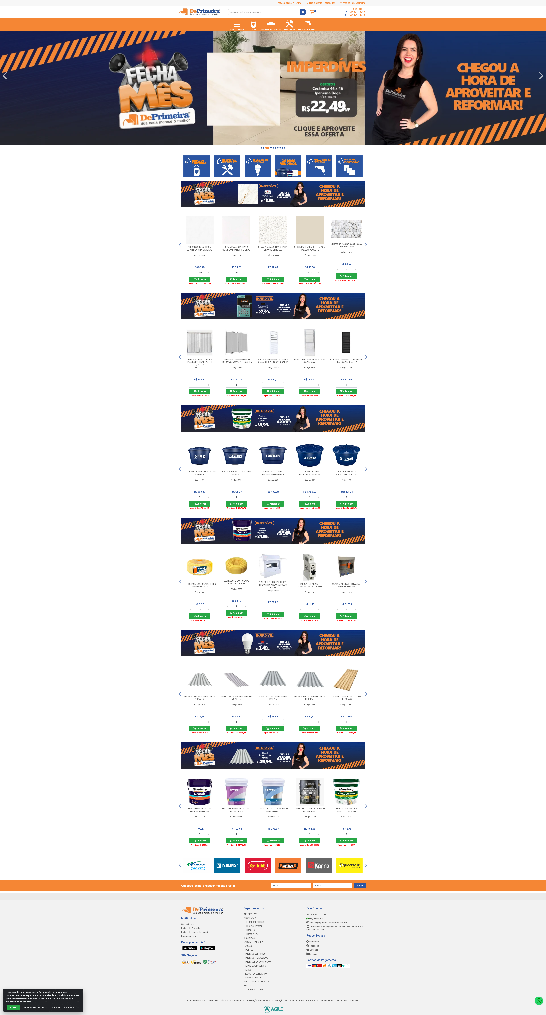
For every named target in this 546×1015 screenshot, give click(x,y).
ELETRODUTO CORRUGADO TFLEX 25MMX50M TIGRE (200, 585)
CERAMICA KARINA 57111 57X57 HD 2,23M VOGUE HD (309, 248)
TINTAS (247, 985)
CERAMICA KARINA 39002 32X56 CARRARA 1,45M (346, 245)
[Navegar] (5, 76)
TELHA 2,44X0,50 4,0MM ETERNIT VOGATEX (236, 697)
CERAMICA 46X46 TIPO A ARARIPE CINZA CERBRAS (199, 248)
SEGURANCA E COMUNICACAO (258, 981)
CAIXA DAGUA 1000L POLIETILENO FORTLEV (273, 473)
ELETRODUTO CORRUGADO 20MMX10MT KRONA (236, 582)
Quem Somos (187, 924)
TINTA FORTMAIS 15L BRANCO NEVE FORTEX (236, 810)
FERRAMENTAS (251, 934)
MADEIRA (248, 950)
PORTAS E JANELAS (253, 977)
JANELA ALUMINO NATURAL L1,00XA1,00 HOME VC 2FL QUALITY (199, 362)
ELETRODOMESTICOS (254, 922)
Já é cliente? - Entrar (291, 3)
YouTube (313, 950)
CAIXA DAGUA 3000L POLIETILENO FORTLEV (346, 473)
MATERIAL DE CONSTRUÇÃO (257, 962)
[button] (261, 148)
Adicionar (201, 279)
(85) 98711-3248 (356, 15)
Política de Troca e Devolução (195, 932)
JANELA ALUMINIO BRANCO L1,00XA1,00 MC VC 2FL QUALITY (236, 360)
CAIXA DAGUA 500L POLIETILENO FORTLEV (236, 473)
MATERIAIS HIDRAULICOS (256, 958)
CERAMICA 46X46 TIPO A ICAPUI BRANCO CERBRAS (273, 248)
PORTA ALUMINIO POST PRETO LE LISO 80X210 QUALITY (346, 360)
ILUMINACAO (250, 938)
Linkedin (313, 954)
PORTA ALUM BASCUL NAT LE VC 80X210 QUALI (310, 360)
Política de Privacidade (191, 928)
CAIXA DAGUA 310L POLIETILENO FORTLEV (200, 473)
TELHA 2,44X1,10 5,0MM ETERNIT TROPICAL (309, 697)
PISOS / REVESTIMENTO (255, 974)
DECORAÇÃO (250, 918)
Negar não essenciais (34, 1007)
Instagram (314, 941)
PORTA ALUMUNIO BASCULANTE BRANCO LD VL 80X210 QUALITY (273, 360)
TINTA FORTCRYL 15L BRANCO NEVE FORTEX (273, 810)
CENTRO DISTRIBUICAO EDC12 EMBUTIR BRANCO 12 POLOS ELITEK (273, 585)
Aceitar (13, 1007)
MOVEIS (247, 970)
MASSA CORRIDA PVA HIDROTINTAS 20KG (346, 810)
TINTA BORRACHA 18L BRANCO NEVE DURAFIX (310, 810)
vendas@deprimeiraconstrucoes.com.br (328, 922)
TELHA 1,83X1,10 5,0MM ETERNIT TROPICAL (273, 697)
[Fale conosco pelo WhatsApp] (539, 1001)
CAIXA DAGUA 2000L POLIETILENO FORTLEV (310, 473)
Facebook (314, 946)
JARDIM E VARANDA (253, 942)
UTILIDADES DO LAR (253, 989)
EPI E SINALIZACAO (253, 926)
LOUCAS (248, 946)
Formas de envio (189, 936)
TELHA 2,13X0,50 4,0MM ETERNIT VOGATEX (199, 697)
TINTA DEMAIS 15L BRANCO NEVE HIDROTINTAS (199, 810)
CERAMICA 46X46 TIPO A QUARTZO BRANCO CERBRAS (236, 248)
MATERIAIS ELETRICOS (255, 954)
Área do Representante (354, 3)
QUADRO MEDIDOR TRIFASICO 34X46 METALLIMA (346, 585)
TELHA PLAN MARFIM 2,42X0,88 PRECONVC (346, 697)
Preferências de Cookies (63, 1007)
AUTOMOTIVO (250, 914)
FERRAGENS (249, 930)
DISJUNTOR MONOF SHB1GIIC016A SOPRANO (310, 585)
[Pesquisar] (303, 12)
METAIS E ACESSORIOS (255, 966)
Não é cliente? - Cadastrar (322, 3)
